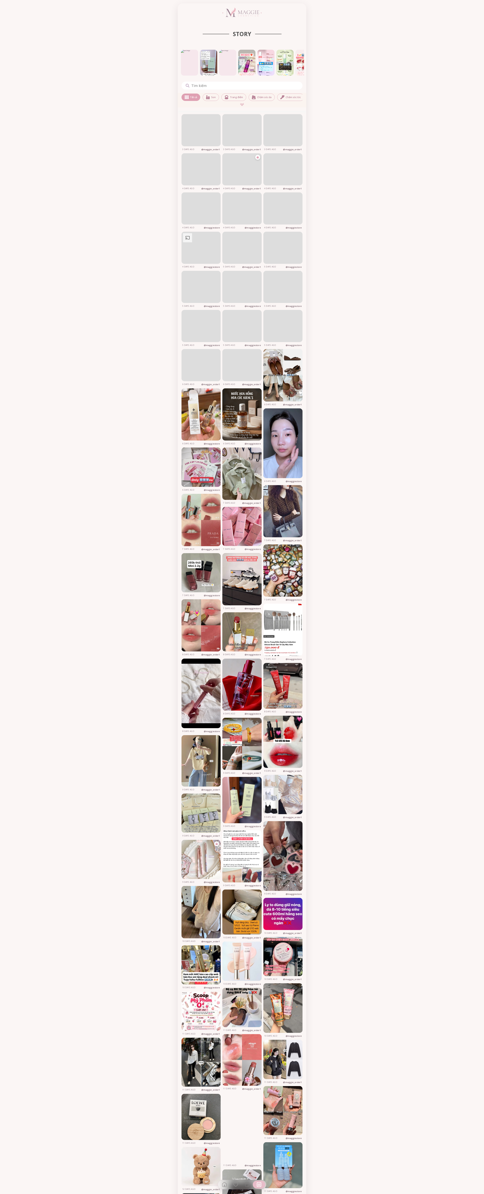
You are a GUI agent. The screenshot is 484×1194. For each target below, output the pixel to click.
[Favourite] (235, 1185)
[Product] (247, 1185)
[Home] (224, 1185)
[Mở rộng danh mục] (242, 105)
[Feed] (259, 1185)
